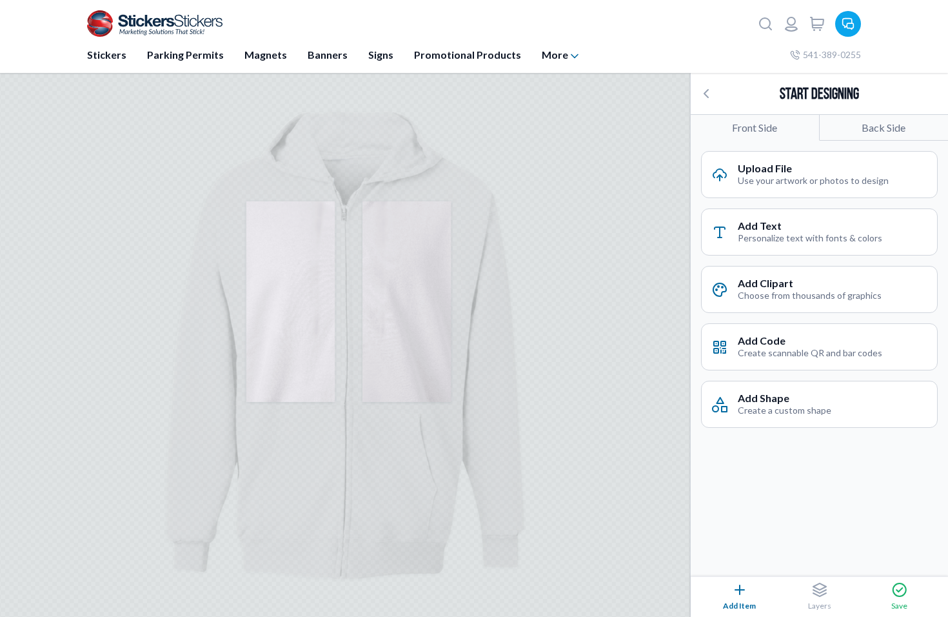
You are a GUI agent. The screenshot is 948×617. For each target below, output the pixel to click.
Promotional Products (467, 54)
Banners (328, 54)
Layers (819, 606)
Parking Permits (185, 54)
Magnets (265, 54)
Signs (380, 54)
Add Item (739, 606)
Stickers (106, 54)
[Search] (765, 24)
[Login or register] (791, 24)
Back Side (883, 127)
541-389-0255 (832, 54)
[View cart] (817, 24)
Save (899, 606)
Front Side (754, 127)
